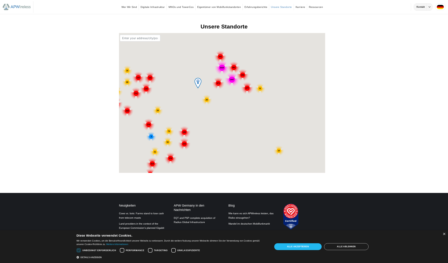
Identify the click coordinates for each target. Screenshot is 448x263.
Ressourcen (316, 7)
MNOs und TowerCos (181, 7)
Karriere (300, 7)
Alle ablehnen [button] (346, 246)
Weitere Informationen (117, 244)
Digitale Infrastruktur (153, 7)
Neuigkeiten (127, 205)
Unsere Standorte (281, 7)
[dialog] (224, 246)
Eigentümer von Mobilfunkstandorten (219, 7)
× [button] (444, 234)
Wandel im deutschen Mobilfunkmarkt (249, 223)
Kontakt (420, 7)
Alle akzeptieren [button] (298, 246)
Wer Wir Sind (129, 7)
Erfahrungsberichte (255, 7)
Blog (231, 205)
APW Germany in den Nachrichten (189, 208)
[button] (171, 257)
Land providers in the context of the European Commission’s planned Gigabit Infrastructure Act (141, 227)
